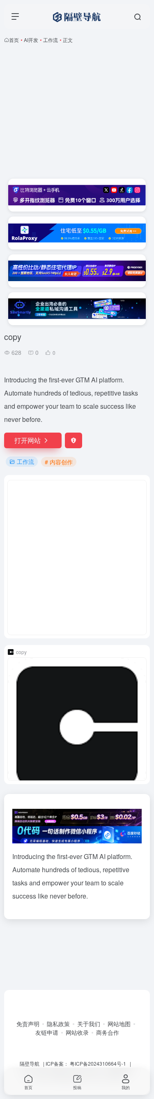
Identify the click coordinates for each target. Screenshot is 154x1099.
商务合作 (107, 1032)
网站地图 (119, 1024)
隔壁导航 (29, 1063)
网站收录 (77, 1032)
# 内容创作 (59, 462)
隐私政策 (58, 1024)
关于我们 (88, 1024)
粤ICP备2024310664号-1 (98, 1063)
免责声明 (27, 1024)
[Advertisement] (77, 111)
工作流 (50, 39)
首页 (14, 39)
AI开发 (31, 39)
